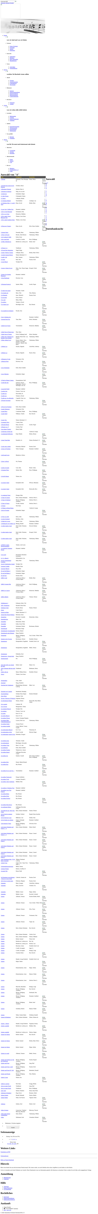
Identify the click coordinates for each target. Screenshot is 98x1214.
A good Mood (4, 262)
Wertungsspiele (13, 128)
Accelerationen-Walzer (6, 700)
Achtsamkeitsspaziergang (7, 866)
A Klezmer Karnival (6, 284)
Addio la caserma (5, 1083)
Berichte (12, 137)
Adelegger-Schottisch (6, 1093)
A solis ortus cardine (6, 446)
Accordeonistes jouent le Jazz (8, 734)
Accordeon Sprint (5, 724)
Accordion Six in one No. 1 (7, 770)
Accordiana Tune (5, 745)
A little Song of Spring (6, 334)
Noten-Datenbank (8, 1188)
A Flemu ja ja (4, 248)
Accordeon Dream (5, 718)
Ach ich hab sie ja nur (6, 817)
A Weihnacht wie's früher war (8, 523)
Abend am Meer (5, 612)
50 (8, 1143)
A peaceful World (5, 389)
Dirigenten (12, 50)
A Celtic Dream (4, 196)
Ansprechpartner (14, 82)
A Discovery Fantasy (6, 226)
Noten (11, 159)
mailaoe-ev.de (7, 1210)
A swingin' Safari (5, 482)
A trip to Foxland (5, 510)
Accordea (3, 713)
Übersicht (12, 102)
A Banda (3, 179)
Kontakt (11, 3)
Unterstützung (13, 83)
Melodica (12, 58)
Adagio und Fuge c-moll (7, 1067)
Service (5, 69)
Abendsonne (4, 654)
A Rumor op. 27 (5, 427)
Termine (12, 80)
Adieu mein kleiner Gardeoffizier (5, 1114)
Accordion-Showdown (6, 804)
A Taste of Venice (5, 503)
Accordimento (4, 747)
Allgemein (6, 1186)
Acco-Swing (4, 706)
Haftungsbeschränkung (9, 1199)
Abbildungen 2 (4, 603)
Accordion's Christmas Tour (7, 788)
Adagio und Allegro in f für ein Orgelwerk (7, 1060)
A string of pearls (5, 467)
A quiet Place (4, 411)
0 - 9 (47, 183)
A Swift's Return (5, 476)
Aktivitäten (12, 67)
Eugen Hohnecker (14, 119)
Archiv (5, 105)
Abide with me (4, 672)
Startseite (3, 3)
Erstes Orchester (14, 46)
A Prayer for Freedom (6, 406)
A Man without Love (6, 340)
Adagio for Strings (5, 1034)
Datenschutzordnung (15, 92)
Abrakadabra (4, 680)
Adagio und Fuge (5, 1063)
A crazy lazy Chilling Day (7, 209)
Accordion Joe (4, 755)
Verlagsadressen (4, 1156)
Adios (2, 1117)
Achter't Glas (4, 863)
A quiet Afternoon (5, 409)
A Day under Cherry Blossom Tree (6, 217)
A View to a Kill (5, 516)
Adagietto (3, 883)
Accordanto (4, 711)
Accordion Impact (5, 752)
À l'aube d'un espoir (5, 290)
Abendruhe (3, 635)
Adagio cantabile (5, 1026)
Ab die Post (4, 575)
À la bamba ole (4, 293)
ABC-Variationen (5, 605)
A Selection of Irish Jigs (6, 431)
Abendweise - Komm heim (7, 656)
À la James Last (4, 304)
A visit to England (5, 519)
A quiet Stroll (4, 413)
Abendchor (3, 617)
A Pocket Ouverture (5, 400)
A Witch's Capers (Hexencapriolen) (5, 545)
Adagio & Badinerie (6, 1017)
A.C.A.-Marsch (4, 558)
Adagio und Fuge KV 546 (7, 1070)
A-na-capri (3, 554)
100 (10, 1143)
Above (2, 674)
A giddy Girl (4, 257)
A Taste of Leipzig (5, 497)
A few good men (5, 239)
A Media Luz (4, 346)
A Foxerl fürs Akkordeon (7, 250)
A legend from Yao (5, 319)
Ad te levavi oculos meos (7, 881)
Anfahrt (12, 104)
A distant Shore (4, 232)
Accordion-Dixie (5, 796)
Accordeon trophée (5, 726)
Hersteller (12, 153)
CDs (11, 162)
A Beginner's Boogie (6, 189)
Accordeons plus (5, 740)
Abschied (3, 683)
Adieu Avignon (4, 1110)
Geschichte (12, 150)
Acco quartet (4, 704)
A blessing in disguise (6, 191)
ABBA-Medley (4, 597)
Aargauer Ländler (5, 566)
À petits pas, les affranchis (7, 398)
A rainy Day (4, 420)
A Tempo (3, 505)
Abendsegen (4, 641)
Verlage (11, 161)
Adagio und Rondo (5, 1074)
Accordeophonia (5, 743)
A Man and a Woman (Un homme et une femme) (7, 337)
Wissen (5, 139)
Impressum (6, 1197)
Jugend (11, 49)
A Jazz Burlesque (5, 278)
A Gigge (3, 259)
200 (15, 1143)
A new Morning (5, 374)
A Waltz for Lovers (5, 521)
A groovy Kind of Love (6, 268)
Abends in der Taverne (6, 639)
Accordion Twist (5, 779)
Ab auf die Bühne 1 (5, 571)
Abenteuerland (4, 658)
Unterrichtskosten (14, 96)
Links (11, 171)
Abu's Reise (4, 696)
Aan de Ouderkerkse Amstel (8, 564)
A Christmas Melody (6, 200)
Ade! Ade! (3, 1090)
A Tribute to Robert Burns (7, 508)
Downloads (12, 84)
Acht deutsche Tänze (6, 823)
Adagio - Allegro (5, 1023)
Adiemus (3, 1104)
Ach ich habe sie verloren (7, 820)
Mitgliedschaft (7, 1177)
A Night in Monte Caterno (7, 380)
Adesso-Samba (4, 1095)
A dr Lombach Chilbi (6, 237)
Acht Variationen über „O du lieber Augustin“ (8, 860)
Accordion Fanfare (5, 750)
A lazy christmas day (6, 317)
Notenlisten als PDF (5, 1152)
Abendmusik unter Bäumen (7, 633)
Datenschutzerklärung (9, 1198)
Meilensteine (13, 116)
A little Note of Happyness (7, 332)
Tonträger (12, 120)
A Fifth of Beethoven (6, 241)
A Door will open (5, 234)
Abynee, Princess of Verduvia (8, 698)
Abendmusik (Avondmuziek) (8, 631)
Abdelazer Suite (5, 607)
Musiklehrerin (13, 60)
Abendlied (3, 621)
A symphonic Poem (5, 495)
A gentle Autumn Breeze (7, 255)
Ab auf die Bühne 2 (5, 573)
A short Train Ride (5, 440)
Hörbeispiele (13, 130)
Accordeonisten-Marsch (6, 729)
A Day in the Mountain (6, 211)
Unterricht (6, 1179)
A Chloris (3, 198)
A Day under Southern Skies (8, 220)
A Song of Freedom (5, 448)
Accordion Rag (4, 764)
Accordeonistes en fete (6, 732)
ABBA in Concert (5, 590)
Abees (2, 610)
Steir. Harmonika (14, 59)
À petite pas (4, 393)
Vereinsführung (13, 68)
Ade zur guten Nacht (6, 1086)
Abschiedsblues (4, 693)
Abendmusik (4, 628)
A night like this (4, 382)
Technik (12, 152)
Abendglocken (4, 619)
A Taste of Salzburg (5, 500)
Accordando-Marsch (6, 709)
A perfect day (4, 391)
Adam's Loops (4, 1077)
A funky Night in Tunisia (7, 252)
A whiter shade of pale (6, 526)
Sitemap (7, 3)
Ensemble (12, 47)
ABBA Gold (4, 578)
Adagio (2, 896)
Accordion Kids (5, 762)
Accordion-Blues (5, 794)
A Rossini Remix (5, 424)
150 (13, 1143)
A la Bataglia (4, 295)
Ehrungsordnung (14, 93)
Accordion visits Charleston (7, 781)
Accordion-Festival (5, 798)
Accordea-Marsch (5, 715)
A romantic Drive (5, 422)
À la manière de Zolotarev (7, 310)
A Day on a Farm (5, 214)
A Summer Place (5, 470)
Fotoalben (12, 138)
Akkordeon (12, 56)
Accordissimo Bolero (6, 807)
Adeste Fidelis (4, 1097)
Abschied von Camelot (6, 691)
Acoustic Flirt (4, 871)
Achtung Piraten (5, 868)
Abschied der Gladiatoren (7, 685)
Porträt (5, 35)
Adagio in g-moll (5, 1053)
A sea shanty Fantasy (6, 429)
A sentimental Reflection (7, 434)
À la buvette (4, 297)
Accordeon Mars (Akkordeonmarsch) (6, 721)
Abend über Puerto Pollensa (7, 614)
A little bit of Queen (5, 325)
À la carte (3, 300)
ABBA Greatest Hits (6, 584)
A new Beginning (5, 367)
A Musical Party (5, 361)
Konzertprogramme (14, 126)
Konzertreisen (13, 129)
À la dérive (3, 302)
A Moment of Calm (5, 359)
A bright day (4, 194)
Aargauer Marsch (5, 568)
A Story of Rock (5, 461)
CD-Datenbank (7, 1189)
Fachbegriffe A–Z (14, 170)
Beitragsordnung (14, 95)
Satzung (12, 91)
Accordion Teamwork (6, 777)
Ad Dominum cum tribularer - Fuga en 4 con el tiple (8, 878)
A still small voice (5, 455)
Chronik (12, 117)
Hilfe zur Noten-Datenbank (7, 1160)
